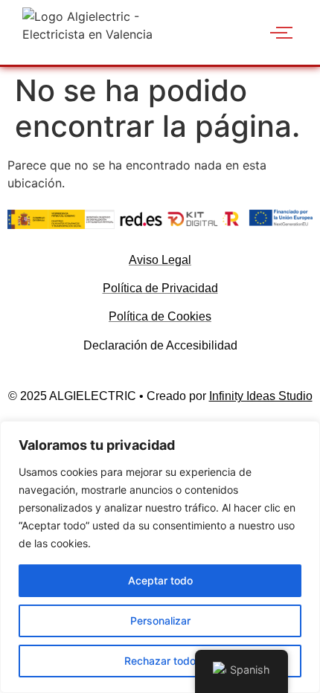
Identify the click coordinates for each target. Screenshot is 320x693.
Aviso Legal (160, 260)
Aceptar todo (160, 580)
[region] (160, 557)
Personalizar (160, 620)
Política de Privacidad (160, 288)
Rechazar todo (160, 660)
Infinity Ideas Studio (261, 396)
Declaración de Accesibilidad (160, 345)
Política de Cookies (160, 316)
